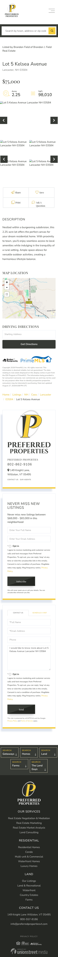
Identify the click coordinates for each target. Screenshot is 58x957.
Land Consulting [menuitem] (29, 832)
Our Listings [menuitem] (29, 881)
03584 (9, 399)
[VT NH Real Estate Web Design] (29, 951)
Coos (34, 394)
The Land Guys (37, 767)
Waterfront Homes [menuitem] (29, 861)
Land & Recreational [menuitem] (29, 885)
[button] (51, 30)
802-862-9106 (19, 464)
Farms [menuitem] (29, 899)
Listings (16, 394)
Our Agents (25, 479)
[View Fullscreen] (6, 294)
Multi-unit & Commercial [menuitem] (29, 856)
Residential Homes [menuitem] (29, 847)
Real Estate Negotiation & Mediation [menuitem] (29, 818)
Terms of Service (27, 721)
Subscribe (21, 581)
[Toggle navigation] (52, 11)
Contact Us (12, 479)
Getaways (8, 754)
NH (26, 394)
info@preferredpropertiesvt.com (29, 924)
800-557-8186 (29, 919)
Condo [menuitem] (29, 852)
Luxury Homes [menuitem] (29, 866)
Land (44, 754)
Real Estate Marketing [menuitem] (29, 823)
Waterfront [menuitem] (29, 890)
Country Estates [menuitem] (29, 895)
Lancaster (45, 394)
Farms (15, 765)
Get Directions (29, 344)
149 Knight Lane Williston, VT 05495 (29, 914)
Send (21, 709)
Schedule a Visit (40, 613)
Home (5, 394)
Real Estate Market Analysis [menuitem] (29, 827)
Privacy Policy (12, 721)
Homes (26, 754)
